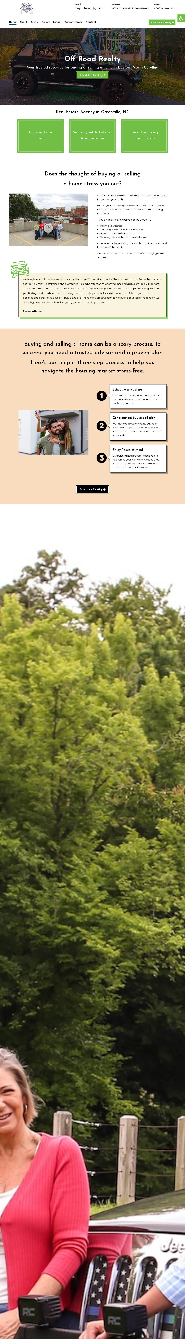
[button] (181, 18)
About (23, 22)
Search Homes (74, 22)
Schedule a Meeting (160, 22)
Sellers (46, 22)
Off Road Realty (92, 59)
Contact (91, 22)
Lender (57, 22)
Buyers (34, 22)
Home (12, 22)
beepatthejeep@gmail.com (90, 8)
